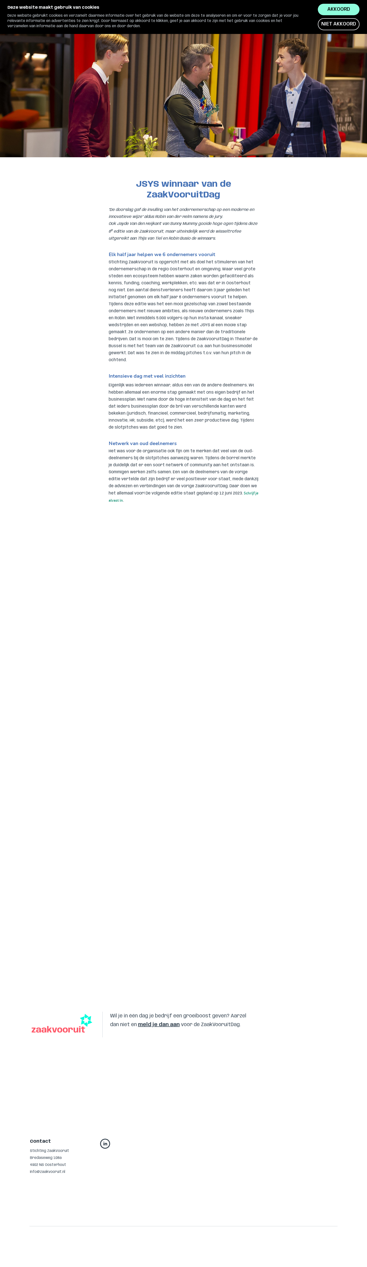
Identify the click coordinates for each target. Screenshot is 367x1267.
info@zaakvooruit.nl (47, 1172)
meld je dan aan (159, 1024)
